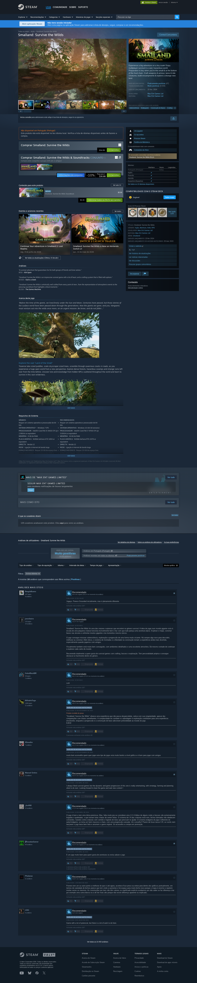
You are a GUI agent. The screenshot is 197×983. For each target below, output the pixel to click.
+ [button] (174, 108)
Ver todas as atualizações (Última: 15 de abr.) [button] (41, 258)
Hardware (116, 967)
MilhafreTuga (30, 700)
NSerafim (29, 742)
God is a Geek (31, 280)
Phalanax (29, 876)
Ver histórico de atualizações (140, 253)
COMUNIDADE (60, 7)
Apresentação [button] (113, 565)
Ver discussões (134, 261)
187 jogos (28, 594)
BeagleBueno (30, 591)
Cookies (138, 971)
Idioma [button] (60, 565)
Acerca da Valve (119, 958)
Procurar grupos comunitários (140, 264)
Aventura (143, 228)
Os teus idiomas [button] (32, 574)
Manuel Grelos (31, 773)
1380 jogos (28, 703)
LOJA (48, 7)
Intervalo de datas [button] (76, 565)
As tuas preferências (171, 542)
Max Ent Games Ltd (155, 94)
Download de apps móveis (167, 962)
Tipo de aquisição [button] (45, 565)
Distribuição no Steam (90, 971)
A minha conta (162, 971)
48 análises (28, 844)
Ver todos (175, 515)
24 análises (28, 808)
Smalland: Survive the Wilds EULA (141, 157)
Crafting (169, 108)
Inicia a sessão (25, 117)
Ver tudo (117, 185)
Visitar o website (135, 246)
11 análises (28, 879)
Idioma (173, 2)
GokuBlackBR (30, 673)
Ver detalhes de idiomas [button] (126, 542)
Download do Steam (165, 958)
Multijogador (145, 108)
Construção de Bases (158, 108)
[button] (23, 17)
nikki (27, 910)
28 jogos (28, 676)
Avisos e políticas (141, 967)
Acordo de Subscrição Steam (93, 962)
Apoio (159, 967)
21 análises (28, 705)
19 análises (28, 624)
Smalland (136, 236)
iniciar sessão (163, 2)
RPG (153, 228)
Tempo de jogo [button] (96, 565)
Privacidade (139, 958)
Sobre (72, 7)
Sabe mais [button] (169, 197)
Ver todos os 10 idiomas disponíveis (141, 184)
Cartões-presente (88, 976)
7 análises (28, 745)
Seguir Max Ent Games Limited (46, 483)
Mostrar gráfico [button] (169, 565)
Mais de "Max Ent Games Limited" (46, 477)
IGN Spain (27, 272)
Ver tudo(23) (172, 212)
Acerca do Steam (88, 958)
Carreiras (116, 962)
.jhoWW (28, 805)
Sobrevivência (134, 108)
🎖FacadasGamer (31, 842)
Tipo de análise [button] (25, 565)
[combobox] (145, 17)
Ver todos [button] (118, 211)
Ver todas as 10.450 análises (97, 942)
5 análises (28, 775)
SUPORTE (83, 7)
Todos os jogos (23, 31)
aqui (62, 523)
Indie (149, 228)
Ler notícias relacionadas (138, 257)
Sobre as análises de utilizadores (149, 542)
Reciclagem (117, 971)
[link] (96, 175)
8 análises (28, 596)
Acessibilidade (140, 962)
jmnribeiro (29, 619)
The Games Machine (33, 289)
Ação (33, 31)
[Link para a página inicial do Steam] (28, 9)
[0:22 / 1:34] (72, 69)
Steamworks (87, 967)
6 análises (28, 913)
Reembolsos (139, 976)
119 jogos (28, 621)
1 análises (28, 678)
